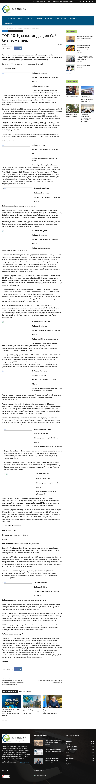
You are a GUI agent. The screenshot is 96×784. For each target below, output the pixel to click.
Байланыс (56, 1)
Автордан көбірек (25, 691)
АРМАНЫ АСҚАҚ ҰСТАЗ (83, 65)
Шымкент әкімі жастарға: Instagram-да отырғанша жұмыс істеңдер (52, 760)
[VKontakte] (89, 1)
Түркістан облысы (70, 112)
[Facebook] (77, 1)
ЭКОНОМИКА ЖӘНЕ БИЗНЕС (15, 31)
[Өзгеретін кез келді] (72, 90)
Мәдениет (9, 23)
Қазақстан (28, 18)
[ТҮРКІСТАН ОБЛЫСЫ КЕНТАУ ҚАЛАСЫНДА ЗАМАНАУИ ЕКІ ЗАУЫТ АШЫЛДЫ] (70, 58)
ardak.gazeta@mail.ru (23, 762)
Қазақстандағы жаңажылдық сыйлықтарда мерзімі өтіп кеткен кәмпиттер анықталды (13, 683)
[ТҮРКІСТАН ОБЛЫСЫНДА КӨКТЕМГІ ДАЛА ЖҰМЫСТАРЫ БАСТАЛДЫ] (87, 108)
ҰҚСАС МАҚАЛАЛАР (10, 691)
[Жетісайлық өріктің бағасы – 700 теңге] (72, 108)
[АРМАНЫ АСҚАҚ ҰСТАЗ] (70, 67)
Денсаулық (72, 18)
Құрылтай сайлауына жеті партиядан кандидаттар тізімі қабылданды (31, 711)
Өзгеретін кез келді (72, 96)
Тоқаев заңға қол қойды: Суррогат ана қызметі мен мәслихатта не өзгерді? (51, 711)
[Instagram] (80, 1)
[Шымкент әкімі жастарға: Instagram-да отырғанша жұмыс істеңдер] (38, 761)
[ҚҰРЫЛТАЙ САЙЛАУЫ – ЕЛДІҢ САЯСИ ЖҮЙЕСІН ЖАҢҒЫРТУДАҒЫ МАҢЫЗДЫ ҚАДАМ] (11, 701)
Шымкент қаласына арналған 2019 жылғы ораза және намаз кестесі (53, 751)
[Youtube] (92, 1)
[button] (91, 19)
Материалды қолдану (66, 1)
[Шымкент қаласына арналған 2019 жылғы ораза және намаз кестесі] (38, 752)
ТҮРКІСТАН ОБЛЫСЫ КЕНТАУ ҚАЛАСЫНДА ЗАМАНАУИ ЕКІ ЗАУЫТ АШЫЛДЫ (85, 57)
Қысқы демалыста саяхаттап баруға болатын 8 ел (50, 682)
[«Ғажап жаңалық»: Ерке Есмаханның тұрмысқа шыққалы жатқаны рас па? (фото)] (70, 48)
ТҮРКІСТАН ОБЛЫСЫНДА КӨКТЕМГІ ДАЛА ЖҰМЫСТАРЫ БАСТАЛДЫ (86, 118)
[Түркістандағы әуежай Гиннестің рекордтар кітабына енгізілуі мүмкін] (87, 90)
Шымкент (38, 18)
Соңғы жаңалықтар (86, 93)
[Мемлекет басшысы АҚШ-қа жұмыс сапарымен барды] (70, 39)
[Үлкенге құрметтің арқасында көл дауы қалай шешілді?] (38, 743)
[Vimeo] (86, 1)
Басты (3, 28)
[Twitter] (83, 1)
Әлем (20, 18)
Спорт (63, 18)
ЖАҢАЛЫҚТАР (10, 18)
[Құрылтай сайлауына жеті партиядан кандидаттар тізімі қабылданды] (32, 701)
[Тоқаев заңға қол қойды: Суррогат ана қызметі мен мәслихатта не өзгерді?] (52, 701)
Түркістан (48, 18)
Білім (57, 18)
